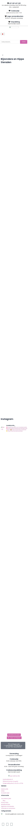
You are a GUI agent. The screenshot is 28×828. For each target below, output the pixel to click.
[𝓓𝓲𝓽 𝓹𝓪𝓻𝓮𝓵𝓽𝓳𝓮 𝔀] (23, 581)
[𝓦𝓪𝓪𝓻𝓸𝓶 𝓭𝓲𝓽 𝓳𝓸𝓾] (23, 484)
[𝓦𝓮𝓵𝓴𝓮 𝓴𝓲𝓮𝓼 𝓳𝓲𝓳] (5, 477)
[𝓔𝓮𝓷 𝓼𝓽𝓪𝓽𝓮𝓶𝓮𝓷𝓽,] (14, 571)
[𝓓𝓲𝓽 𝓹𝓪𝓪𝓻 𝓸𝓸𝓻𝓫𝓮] (5, 679)
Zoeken (24, 42)
